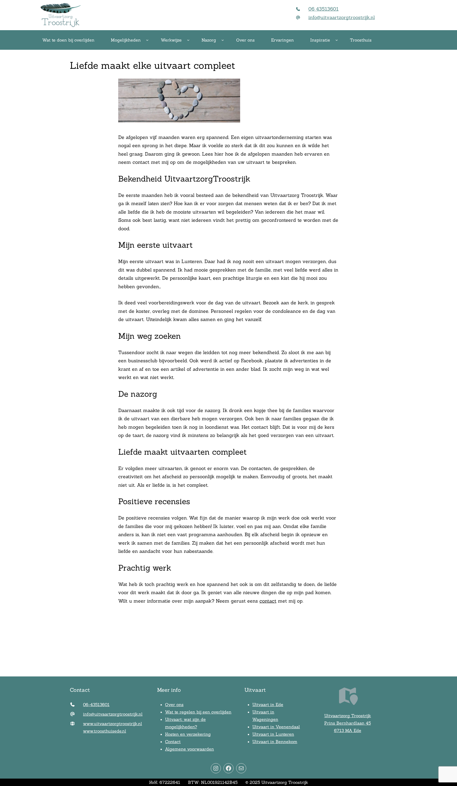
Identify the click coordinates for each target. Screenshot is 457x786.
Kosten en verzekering (188, 734)
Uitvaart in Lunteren (273, 734)
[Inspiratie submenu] (336, 40)
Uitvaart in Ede (267, 704)
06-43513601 (96, 704)
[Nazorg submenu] (222, 40)
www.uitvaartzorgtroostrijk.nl (112, 723)
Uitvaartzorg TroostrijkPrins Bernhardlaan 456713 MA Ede (347, 723)
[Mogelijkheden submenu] (147, 40)
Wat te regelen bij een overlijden (198, 712)
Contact (173, 741)
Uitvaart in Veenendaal (276, 726)
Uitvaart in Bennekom (274, 741)
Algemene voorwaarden (189, 749)
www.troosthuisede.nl (104, 731)
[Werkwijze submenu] (188, 40)
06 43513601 (323, 9)
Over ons (174, 704)
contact (267, 601)
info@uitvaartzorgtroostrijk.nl (341, 17)
